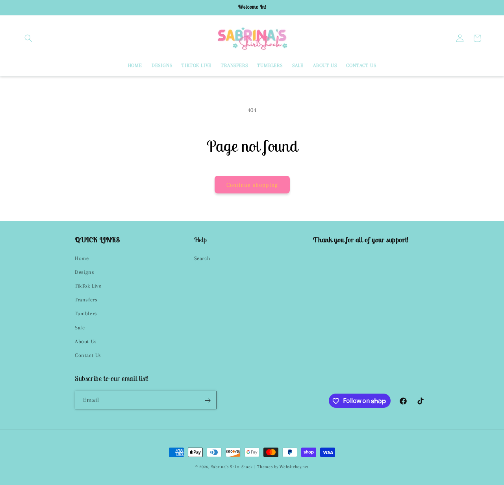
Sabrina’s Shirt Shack (232, 466)
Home (82, 258)
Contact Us (88, 355)
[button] (28, 38)
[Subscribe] (207, 400)
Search (202, 258)
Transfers (86, 300)
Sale (80, 328)
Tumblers (86, 313)
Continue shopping (252, 185)
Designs (84, 272)
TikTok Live (88, 286)
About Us (86, 341)
